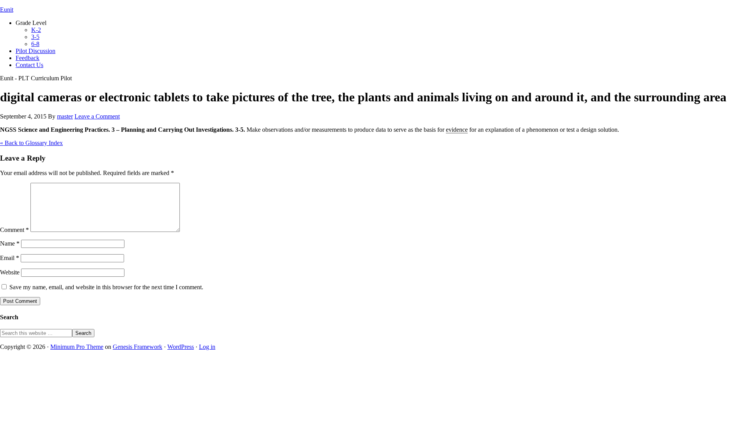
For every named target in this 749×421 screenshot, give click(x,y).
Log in (207, 346)
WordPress (180, 346)
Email (9, 258)
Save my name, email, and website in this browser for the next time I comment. (106, 287)
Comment (14, 229)
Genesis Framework (137, 346)
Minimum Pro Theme (76, 346)
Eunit (6, 9)
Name (10, 243)
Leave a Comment (97, 116)
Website (10, 272)
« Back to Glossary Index (31, 143)
